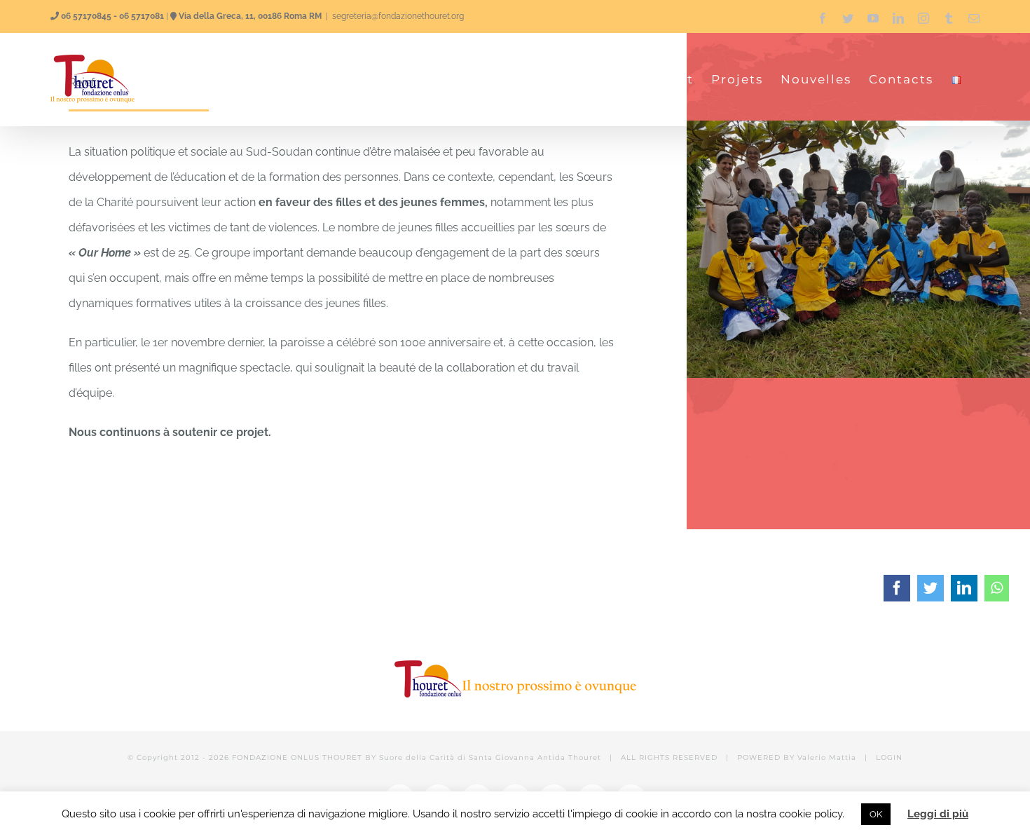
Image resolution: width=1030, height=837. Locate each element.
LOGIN (889, 757)
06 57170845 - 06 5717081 (112, 16)
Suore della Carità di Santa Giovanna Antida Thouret (490, 757)
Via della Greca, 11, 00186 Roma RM (250, 16)
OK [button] (876, 814)
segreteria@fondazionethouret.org (398, 16)
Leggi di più (937, 814)
